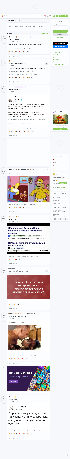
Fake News (11, 128)
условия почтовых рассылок (59, 188)
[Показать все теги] (44, 128)
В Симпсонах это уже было (17, 172)
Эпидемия (26, 204)
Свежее (25, 15)
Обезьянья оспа (20, 48)
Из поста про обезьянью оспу (17, 316)
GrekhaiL (12, 313)
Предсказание (15, 204)
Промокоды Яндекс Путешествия (59, 207)
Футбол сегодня (56, 214)
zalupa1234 (12, 169)
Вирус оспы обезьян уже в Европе (19, 271)
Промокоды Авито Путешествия (59, 211)
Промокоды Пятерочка (57, 204)
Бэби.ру (54, 215)
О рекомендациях (64, 194)
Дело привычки (13, 39)
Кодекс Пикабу (56, 194)
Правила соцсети (64, 193)
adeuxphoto (12, 216)
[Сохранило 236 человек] (14, 56)
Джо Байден (29, 128)
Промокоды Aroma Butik (57, 206)
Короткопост (29, 301)
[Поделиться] (17, 56)
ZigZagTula (12, 36)
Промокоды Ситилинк (57, 210)
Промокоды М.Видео (57, 203)
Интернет (10, 430)
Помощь (54, 193)
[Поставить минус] (4, 41)
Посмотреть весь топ (57, 169)
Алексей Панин (12, 256)
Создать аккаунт (60, 34)
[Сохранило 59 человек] (14, 308)
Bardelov (12, 396)
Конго (23, 74)
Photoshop (36, 355)
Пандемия (11, 74)
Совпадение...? (13, 219)
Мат (30, 48)
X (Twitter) (24, 128)
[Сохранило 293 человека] (14, 363)
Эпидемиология (12, 301)
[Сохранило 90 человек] (14, 263)
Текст (33, 48)
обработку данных (61, 187)
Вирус (15, 74)
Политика (11, 48)
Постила (54, 212)
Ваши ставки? (12, 399)
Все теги (21, 29)
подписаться (63, 183)
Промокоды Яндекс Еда (57, 208)
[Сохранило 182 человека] (14, 82)
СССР (34, 128)
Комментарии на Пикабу (25, 355)
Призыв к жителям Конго (16, 63)
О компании (63, 196)
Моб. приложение (56, 197)
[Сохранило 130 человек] (14, 438)
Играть (60, 129)
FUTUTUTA (12, 86)
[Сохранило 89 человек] (14, 212)
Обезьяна (19, 74)
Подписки (31, 15)
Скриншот (36, 256)
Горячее (16, 15)
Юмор (14, 48)
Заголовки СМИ (30, 256)
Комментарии (16, 355)
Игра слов (41, 430)
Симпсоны (21, 204)
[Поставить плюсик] (4, 36)
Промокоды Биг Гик (56, 200)
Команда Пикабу (56, 196)
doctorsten (12, 268)
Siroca (11, 60)
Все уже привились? (14, 89)
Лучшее (20, 15)
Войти (65, 15)
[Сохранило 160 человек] (14, 135)
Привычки (26, 48)
